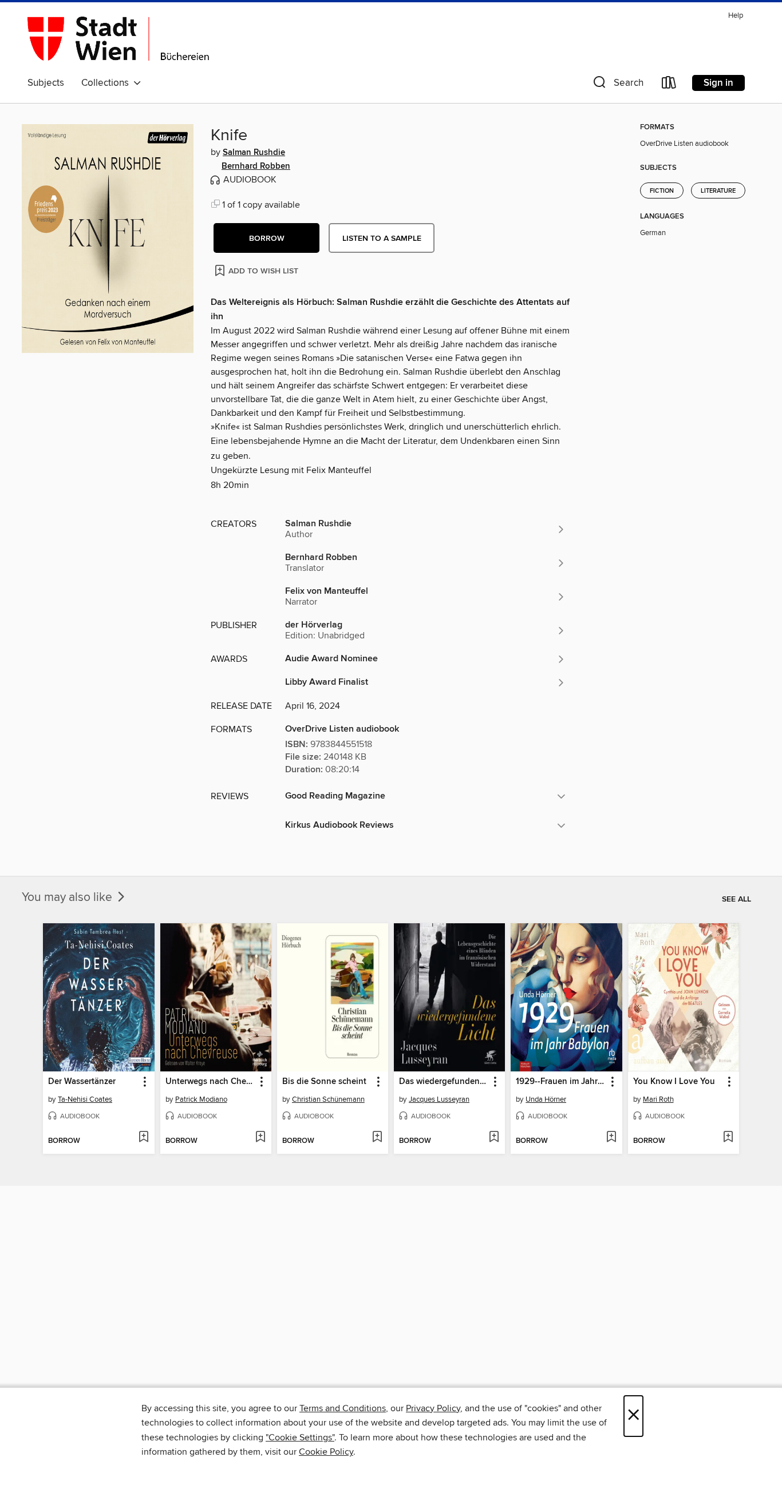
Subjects (45, 83)
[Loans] (669, 85)
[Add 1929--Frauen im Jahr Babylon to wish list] (611, 1137)
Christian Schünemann (328, 1099)
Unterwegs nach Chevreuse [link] (210, 1082)
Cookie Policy (326, 1452)
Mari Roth (658, 1099)
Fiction (662, 191)
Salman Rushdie (254, 153)
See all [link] (736, 899)
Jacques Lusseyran (439, 1099)
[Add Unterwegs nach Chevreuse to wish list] (260, 1137)
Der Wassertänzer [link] (82, 1082)
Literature (718, 191)
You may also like (68, 897)
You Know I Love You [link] (674, 1082)
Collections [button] (107, 83)
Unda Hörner (546, 1099)
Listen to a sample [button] (381, 238)
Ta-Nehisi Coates (85, 1099)
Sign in (718, 83)
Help (735, 15)
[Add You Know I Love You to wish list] (728, 1137)
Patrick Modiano (201, 1099)
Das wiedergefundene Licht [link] (444, 1082)
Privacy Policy (433, 1408)
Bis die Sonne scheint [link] (324, 1082)
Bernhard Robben (256, 166)
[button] (617, 85)
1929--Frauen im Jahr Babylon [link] (561, 1082)
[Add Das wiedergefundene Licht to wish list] (494, 1137)
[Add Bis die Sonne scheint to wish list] (377, 1137)
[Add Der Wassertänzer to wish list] (143, 1137)
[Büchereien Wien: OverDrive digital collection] (118, 39)
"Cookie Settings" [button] (300, 1437)
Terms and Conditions (342, 1408)
